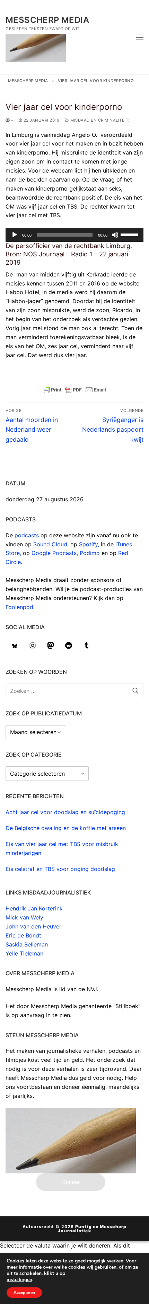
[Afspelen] (14, 234)
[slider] (130, 234)
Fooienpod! (20, 606)
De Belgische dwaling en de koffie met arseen (66, 828)
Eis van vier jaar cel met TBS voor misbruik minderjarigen (62, 848)
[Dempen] (115, 234)
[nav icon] (139, 37)
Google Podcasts (54, 552)
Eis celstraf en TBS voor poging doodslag (60, 868)
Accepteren (24, 1292)
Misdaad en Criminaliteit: (99, 120)
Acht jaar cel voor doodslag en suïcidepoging (65, 812)
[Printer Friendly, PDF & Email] (74, 390)
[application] (74, 235)
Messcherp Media (47, 20)
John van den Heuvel (33, 926)
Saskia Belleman (27, 944)
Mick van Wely (24, 917)
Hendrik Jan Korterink (34, 908)
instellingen (19, 1280)
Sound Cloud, (51, 544)
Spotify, (90, 544)
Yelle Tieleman (24, 953)
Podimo (90, 552)
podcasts (27, 535)
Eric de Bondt (23, 935)
